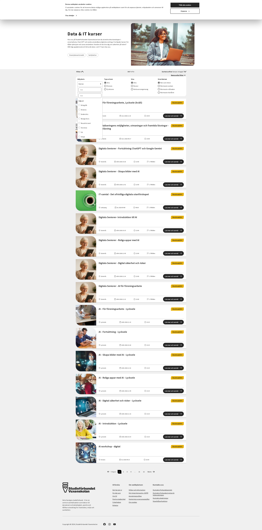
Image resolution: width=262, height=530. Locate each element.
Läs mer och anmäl (171, 116)
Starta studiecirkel (118, 499)
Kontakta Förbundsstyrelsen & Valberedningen (163, 494)
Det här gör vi (117, 490)
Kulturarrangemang (141, 89)
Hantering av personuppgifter (139, 499)
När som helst (165, 83)
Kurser (136, 86)
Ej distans (110, 89)
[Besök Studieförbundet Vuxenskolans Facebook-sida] (104, 525)
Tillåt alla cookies (185, 5)
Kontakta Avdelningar (160, 498)
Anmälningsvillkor (135, 496)
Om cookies (133, 502)
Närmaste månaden (167, 89)
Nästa (149, 472)
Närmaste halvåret (167, 92)
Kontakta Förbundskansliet (162, 490)
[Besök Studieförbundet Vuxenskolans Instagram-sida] (109, 525)
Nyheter (115, 505)
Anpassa (184, 11)
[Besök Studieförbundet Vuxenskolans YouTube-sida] (114, 525)
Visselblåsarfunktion (160, 501)
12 (144, 472)
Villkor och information (137, 490)
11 (139, 472)
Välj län (81, 84)
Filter (78, 72)
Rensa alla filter (177, 75)
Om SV (114, 496)
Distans (109, 86)
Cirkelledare (116, 502)
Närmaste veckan (166, 86)
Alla (108, 83)
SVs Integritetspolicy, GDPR (138, 493)
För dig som (116, 493)
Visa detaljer (69, 15)
